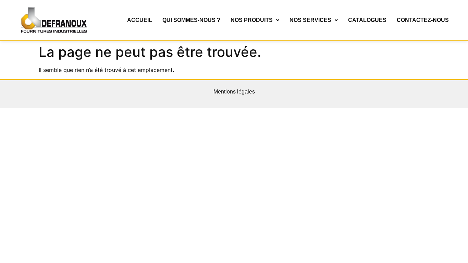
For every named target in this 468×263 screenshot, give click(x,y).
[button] (254, 20)
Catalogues (367, 20)
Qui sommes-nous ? (191, 20)
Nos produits (252, 20)
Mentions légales (234, 92)
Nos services (310, 20)
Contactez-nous (423, 20)
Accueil (139, 20)
